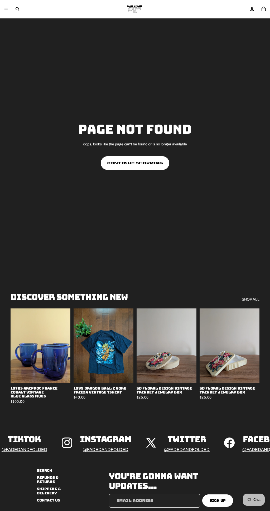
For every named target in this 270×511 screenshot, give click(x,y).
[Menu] (6, 9)
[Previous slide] (16, 346)
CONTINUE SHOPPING (135, 162)
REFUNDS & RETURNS (48, 479)
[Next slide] (64, 346)
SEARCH (44, 470)
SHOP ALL (250, 299)
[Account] (252, 9)
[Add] (62, 375)
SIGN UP (218, 500)
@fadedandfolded (24, 449)
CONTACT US (48, 500)
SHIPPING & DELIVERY (49, 491)
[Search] (17, 9)
